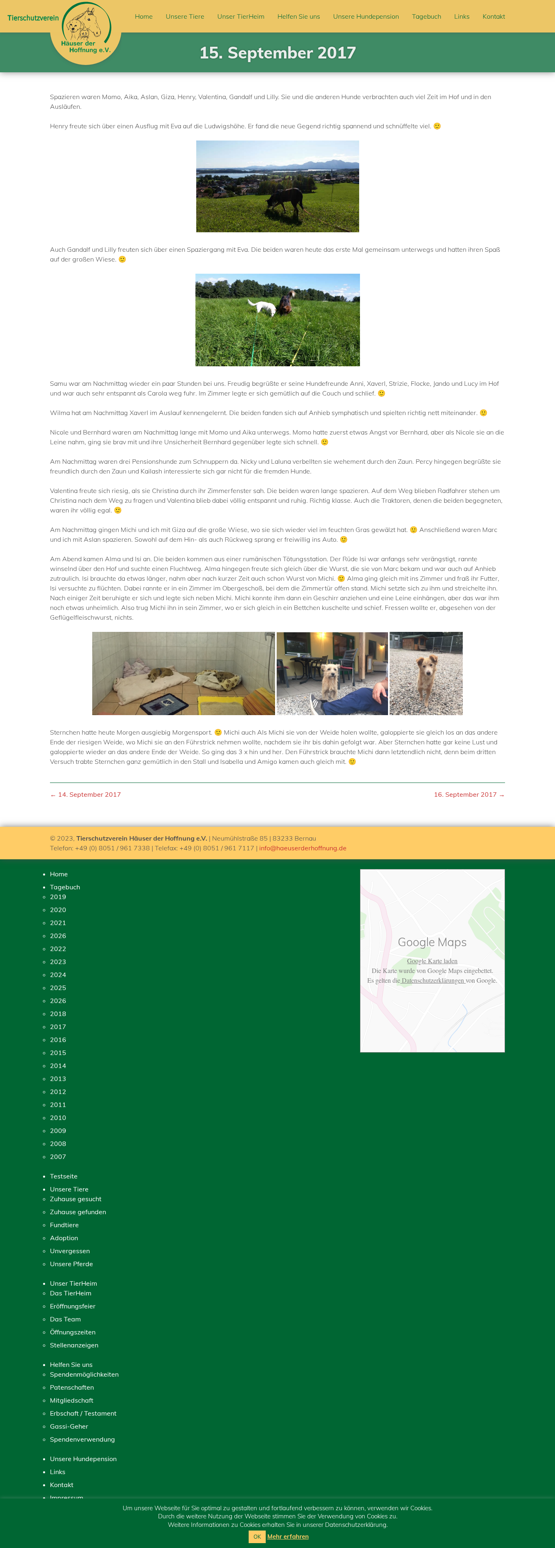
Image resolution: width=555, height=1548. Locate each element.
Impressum (66, 1498)
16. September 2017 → (469, 794)
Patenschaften (72, 1387)
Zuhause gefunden (78, 1212)
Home (144, 16)
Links (462, 16)
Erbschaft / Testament (83, 1413)
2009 (58, 1130)
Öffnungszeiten (72, 1332)
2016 (58, 1040)
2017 (58, 1027)
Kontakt (494, 16)
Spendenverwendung (82, 1439)
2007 (58, 1156)
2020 (58, 910)
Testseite (64, 1176)
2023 (58, 962)
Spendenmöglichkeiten (84, 1374)
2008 (58, 1143)
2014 (58, 1066)
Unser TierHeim (240, 16)
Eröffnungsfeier (72, 1306)
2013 (58, 1079)
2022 (58, 949)
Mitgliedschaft (71, 1400)
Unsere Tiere (185, 16)
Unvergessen (70, 1251)
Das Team (65, 1319)
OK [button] (257, 1536)
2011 (58, 1104)
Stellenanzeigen (74, 1345)
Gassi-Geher (69, 1426)
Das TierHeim (70, 1293)
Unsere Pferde (71, 1264)
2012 (58, 1091)
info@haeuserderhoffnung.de (303, 848)
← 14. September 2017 (85, 794)
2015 (58, 1053)
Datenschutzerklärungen (433, 980)
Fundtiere (64, 1225)
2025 (58, 988)
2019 (58, 897)
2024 (58, 975)
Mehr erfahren (288, 1536)
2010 (58, 1117)
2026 (58, 936)
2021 (58, 923)
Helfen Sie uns (299, 16)
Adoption (64, 1238)
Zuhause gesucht (76, 1199)
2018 (58, 1014)
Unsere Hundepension (366, 16)
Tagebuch (426, 16)
